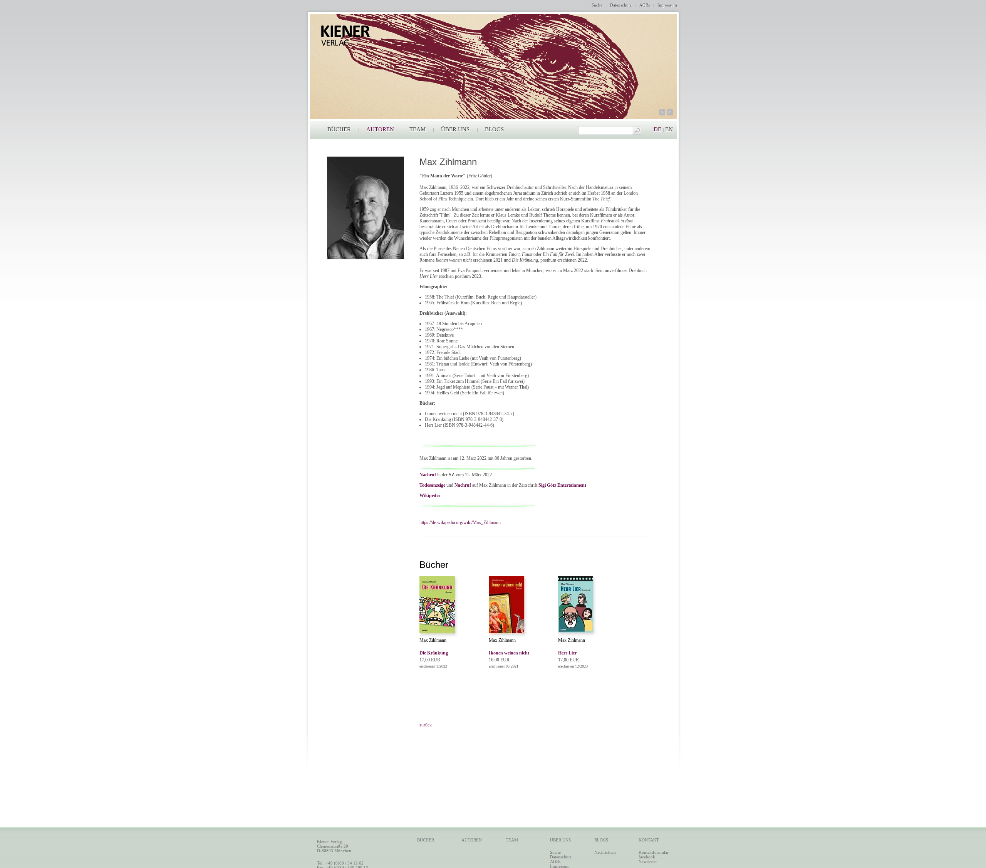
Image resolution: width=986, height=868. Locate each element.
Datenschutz (621, 5)
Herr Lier (567, 653)
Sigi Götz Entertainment (562, 485)
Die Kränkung (433, 653)
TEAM (417, 129)
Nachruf (427, 474)
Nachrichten (605, 852)
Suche (597, 5)
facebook (647, 857)
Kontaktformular (654, 852)
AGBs (644, 5)
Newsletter (648, 861)
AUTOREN (380, 129)
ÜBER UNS (455, 129)
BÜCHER (339, 129)
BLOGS (494, 129)
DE (657, 129)
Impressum (667, 5)
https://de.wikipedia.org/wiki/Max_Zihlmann (460, 522)
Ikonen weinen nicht (509, 653)
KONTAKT (649, 840)
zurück (425, 725)
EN (669, 129)
